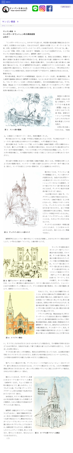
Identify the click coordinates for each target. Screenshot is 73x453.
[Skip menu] (36, 17)
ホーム (3, 25)
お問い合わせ (65, 7)
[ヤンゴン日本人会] (15, 11)
